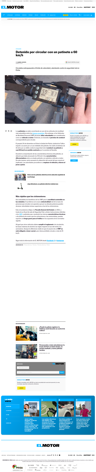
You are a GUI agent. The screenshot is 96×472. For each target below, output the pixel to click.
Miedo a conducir (79, 1)
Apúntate (21, 388)
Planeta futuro (68, 468)
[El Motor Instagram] (55, 455)
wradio (45, 468)
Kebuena (73, 468)
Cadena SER (59, 465)
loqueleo (64, 470)
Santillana (45, 465)
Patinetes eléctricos (41, 245)
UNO (41, 468)
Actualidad (18, 48)
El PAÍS (31, 465)
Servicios (66, 15)
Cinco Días (51, 468)
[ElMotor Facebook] (51, 455)
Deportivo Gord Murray (35, 1)
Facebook (50, 240)
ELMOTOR (8, 406)
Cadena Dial (57, 468)
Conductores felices (88, 1)
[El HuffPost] (87, 7)
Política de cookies (31, 455)
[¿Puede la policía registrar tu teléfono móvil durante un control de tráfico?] (26, 333)
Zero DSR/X (26, 1)
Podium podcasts (45, 470)
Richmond (30, 470)
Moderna (37, 470)
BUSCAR (74, 160)
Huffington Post (33, 468)
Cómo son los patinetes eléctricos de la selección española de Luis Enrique (46, 176)
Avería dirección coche (69, 1)
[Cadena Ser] (93, 7)
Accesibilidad (38, 455)
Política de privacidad (11, 455)
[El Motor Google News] (59, 455)
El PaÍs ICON (51, 470)
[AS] (75, 7)
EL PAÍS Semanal (62, 468)
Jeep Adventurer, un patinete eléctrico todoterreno (42, 184)
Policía (48, 245)
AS (6, 418)
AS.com (64, 465)
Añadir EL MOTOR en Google (73, 62)
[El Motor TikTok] (57, 455)
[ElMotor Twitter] (53, 455)
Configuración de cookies (21, 455)
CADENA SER (8, 423)
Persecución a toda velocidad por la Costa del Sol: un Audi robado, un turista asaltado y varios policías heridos (52, 347)
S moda (57, 470)
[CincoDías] (79, 7)
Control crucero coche (17, 1)
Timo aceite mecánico (58, 1)
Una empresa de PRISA (17, 467)
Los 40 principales (38, 465)
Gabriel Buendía (22, 62)
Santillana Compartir (53, 465)
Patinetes (35, 245)
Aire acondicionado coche (46, 1)
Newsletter (52, 15)
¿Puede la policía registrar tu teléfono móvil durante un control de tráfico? (52, 328)
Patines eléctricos (28, 245)
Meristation (71, 470)
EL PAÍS (7, 414)
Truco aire (9, 1)
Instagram (60, 240)
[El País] (70, 7)
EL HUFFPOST (8, 410)
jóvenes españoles (38, 133)
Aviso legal (4, 455)
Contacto (43, 455)
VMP (20, 214)
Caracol (74, 465)
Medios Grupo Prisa (17, 470)
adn (69, 465)
